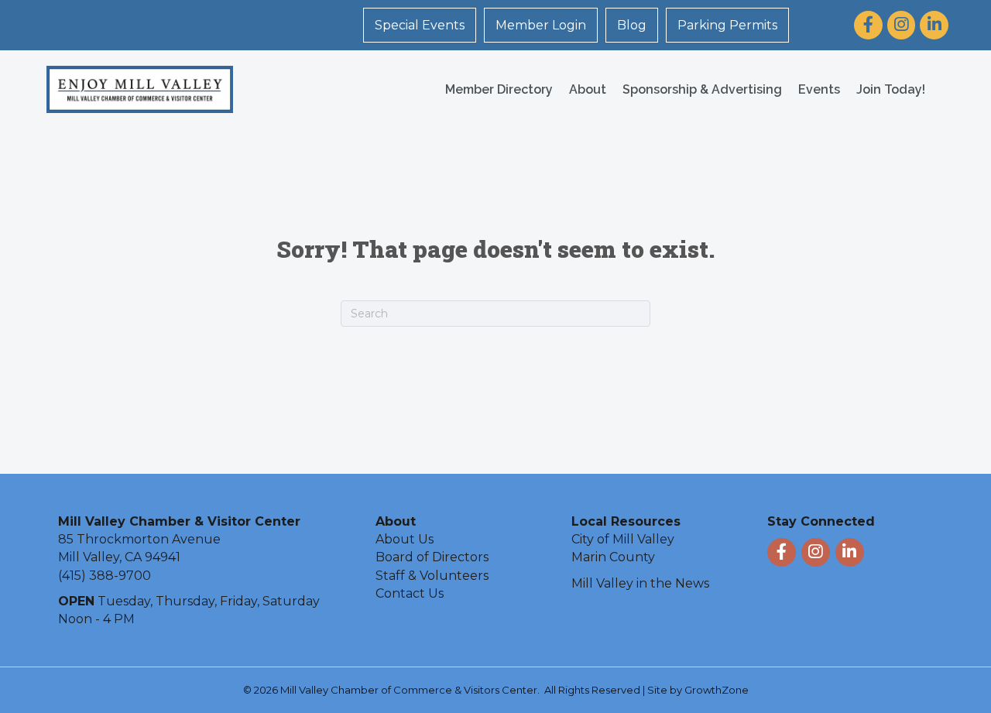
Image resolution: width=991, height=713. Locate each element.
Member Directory (499, 89)
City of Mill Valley (622, 539)
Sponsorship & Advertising (702, 89)
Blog (631, 25)
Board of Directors (432, 557)
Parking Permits (727, 25)
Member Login (541, 25)
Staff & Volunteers (432, 575)
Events (819, 89)
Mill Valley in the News (640, 583)
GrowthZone (716, 690)
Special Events (420, 25)
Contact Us (409, 593)
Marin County (613, 557)
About (587, 89)
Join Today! (890, 89)
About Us (404, 539)
